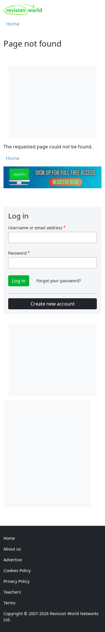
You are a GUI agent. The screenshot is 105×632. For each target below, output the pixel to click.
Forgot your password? (58, 280)
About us (12, 549)
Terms (9, 603)
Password (17, 253)
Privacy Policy (16, 581)
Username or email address (35, 227)
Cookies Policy (17, 570)
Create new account (53, 304)
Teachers (12, 592)
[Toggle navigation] (95, 9)
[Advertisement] (52, 453)
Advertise (13, 559)
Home (12, 24)
